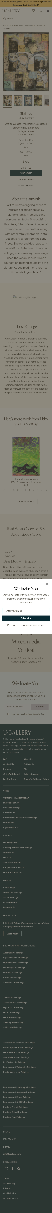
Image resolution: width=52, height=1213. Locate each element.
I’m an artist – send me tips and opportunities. (28, 625)
